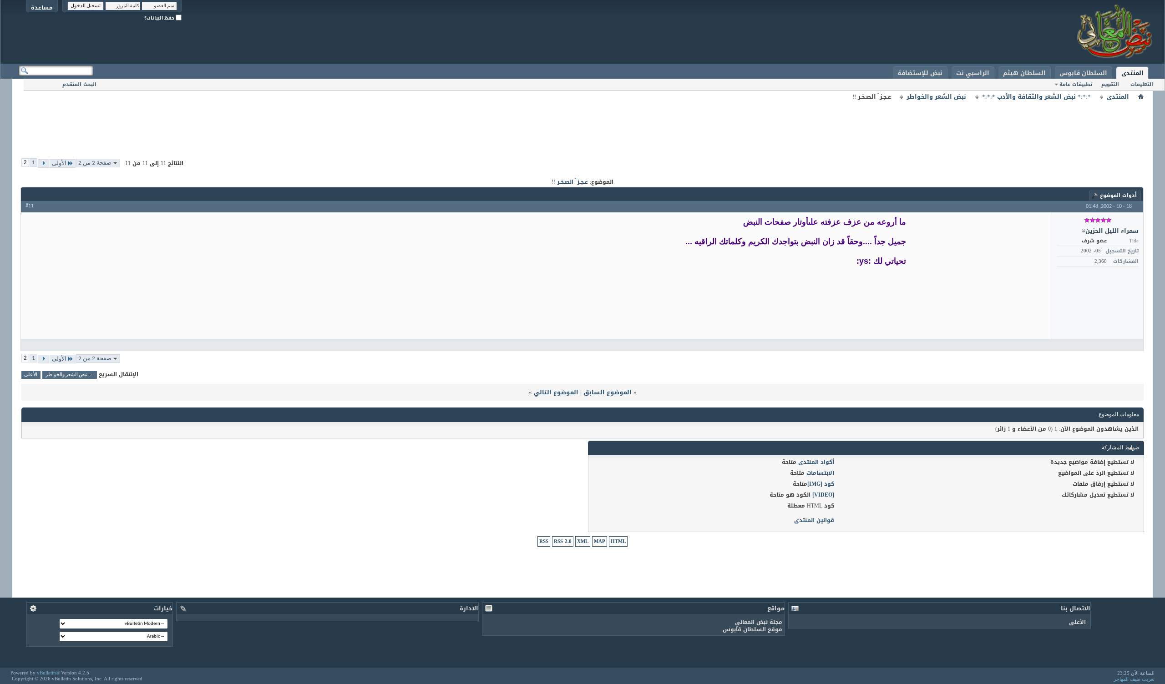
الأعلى (30, 374)
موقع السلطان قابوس (752, 629)
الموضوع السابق (607, 392)
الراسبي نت (972, 73)
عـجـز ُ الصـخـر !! (570, 182)
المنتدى (1132, 73)
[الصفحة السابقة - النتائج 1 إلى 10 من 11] (43, 163)
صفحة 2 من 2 (94, 163)
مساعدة (42, 7)
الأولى (59, 163)
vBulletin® (48, 672)
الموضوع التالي (556, 392)
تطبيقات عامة (1075, 84)
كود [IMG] (820, 484)
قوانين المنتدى (814, 520)
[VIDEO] (823, 495)
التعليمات (1141, 84)
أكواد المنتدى (816, 462)
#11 (29, 206)
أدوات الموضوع (1118, 195)
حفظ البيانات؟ (160, 18)
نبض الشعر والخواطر (936, 97)
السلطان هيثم (1024, 73)
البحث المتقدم (79, 84)
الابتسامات (820, 473)
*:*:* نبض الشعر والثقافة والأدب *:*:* (1036, 97)
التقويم (1110, 84)
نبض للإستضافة (919, 73)
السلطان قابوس (1083, 73)
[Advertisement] (582, 122)
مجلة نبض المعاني (758, 622)
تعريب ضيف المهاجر (1134, 679)
